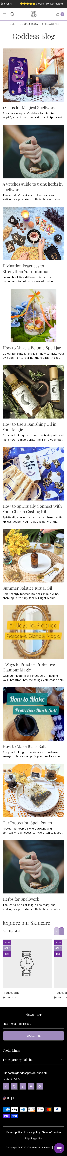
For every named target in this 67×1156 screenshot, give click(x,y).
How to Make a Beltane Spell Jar (32, 347)
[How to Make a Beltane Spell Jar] (33, 315)
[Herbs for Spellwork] (33, 867)
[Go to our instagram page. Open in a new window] (14, 1086)
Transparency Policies (18, 1060)
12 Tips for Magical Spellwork (29, 107)
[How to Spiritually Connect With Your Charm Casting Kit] (33, 473)
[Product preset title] (27, 963)
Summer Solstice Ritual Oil (27, 588)
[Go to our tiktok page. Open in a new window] (23, 1086)
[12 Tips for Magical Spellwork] (33, 75)
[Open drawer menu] (4, 14)
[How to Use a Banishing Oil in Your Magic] (33, 392)
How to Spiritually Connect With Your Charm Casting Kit (32, 508)
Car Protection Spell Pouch (27, 822)
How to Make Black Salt (24, 746)
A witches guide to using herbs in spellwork (33, 186)
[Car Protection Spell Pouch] (33, 790)
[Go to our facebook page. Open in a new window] (6, 1086)
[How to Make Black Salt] (33, 714)
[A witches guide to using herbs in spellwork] (33, 151)
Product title (11, 992)
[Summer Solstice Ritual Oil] (33, 555)
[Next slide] (61, 931)
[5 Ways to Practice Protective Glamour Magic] (33, 632)
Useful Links (11, 1050)
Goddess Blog (29, 24)
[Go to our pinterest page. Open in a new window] (39, 1086)
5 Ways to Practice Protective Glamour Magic (29, 666)
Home (11, 24)
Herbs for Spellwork (21, 899)
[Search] (12, 14)
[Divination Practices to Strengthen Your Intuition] (33, 233)
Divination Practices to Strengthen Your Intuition (26, 268)
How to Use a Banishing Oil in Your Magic (29, 426)
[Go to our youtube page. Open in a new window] (31, 1086)
